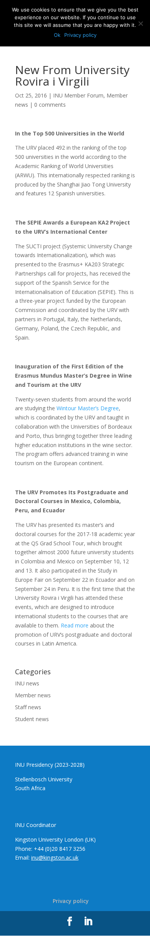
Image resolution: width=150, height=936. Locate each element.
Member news (33, 695)
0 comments (50, 104)
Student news (32, 719)
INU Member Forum (78, 95)
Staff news (28, 707)
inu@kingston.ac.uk (54, 857)
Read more (74, 625)
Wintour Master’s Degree (88, 408)
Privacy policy (71, 901)
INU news (27, 683)
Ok (57, 35)
